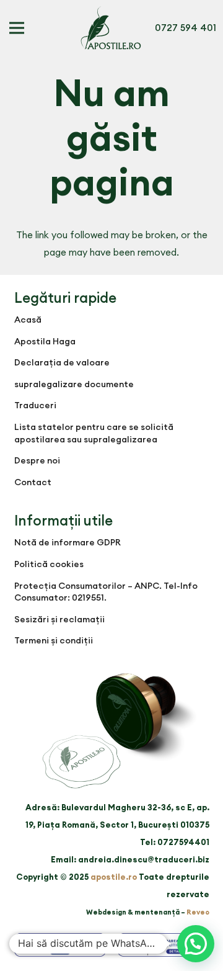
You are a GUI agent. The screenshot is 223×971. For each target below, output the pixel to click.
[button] (195, 943)
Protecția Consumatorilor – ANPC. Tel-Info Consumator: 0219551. (106, 592)
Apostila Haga (45, 341)
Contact (32, 482)
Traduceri (35, 405)
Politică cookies (49, 564)
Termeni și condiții (53, 640)
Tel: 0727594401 (174, 842)
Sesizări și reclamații (59, 619)
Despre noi (37, 460)
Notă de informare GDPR (67, 542)
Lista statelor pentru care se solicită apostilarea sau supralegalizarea (93, 433)
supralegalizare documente (74, 384)
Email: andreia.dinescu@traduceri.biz (130, 859)
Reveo (197, 912)
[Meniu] (17, 27)
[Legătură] (111, 28)
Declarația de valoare (62, 362)
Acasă (28, 319)
